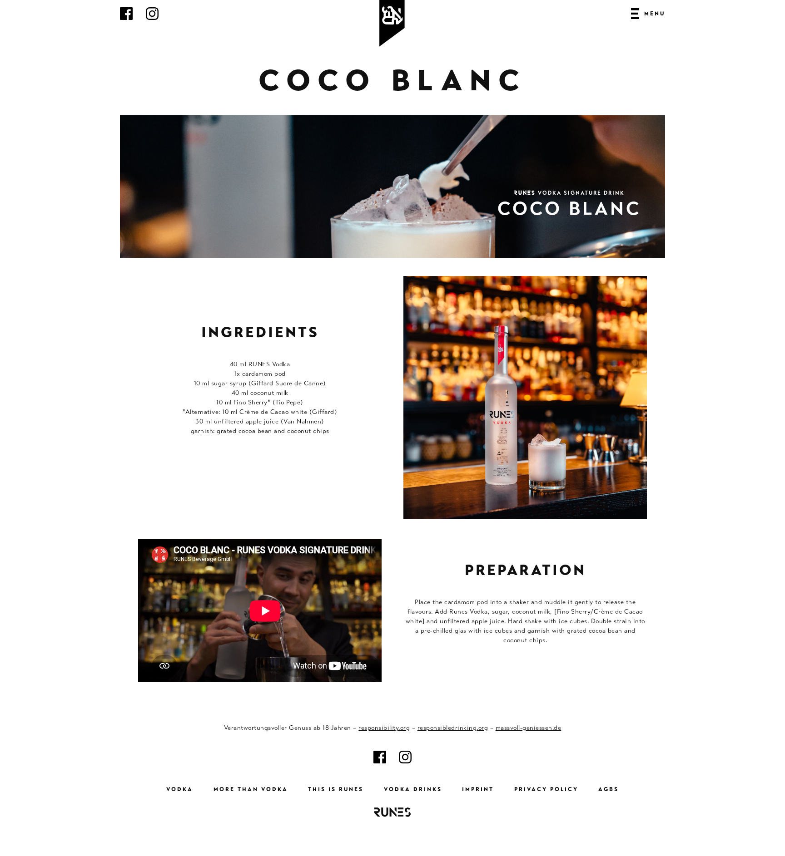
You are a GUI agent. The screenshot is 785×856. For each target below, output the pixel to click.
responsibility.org (384, 727)
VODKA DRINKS (413, 789)
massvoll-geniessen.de (528, 727)
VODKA (179, 789)
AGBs (608, 789)
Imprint (478, 789)
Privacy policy (546, 789)
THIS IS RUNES (335, 789)
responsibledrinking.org (452, 727)
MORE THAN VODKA (251, 789)
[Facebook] (126, 18)
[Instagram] (152, 18)
